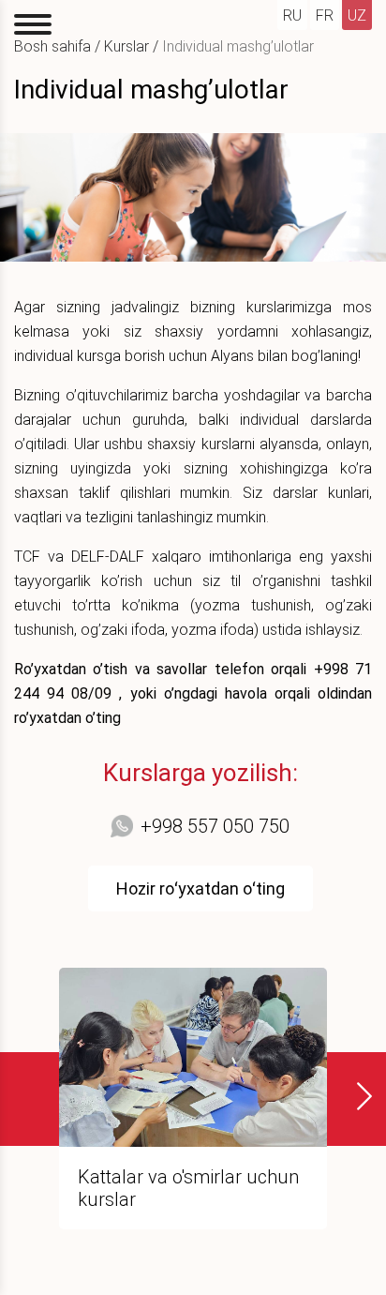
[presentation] (353, 1096)
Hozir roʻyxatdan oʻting (200, 888)
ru (292, 15)
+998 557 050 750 (215, 826)
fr (325, 15)
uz (357, 15)
